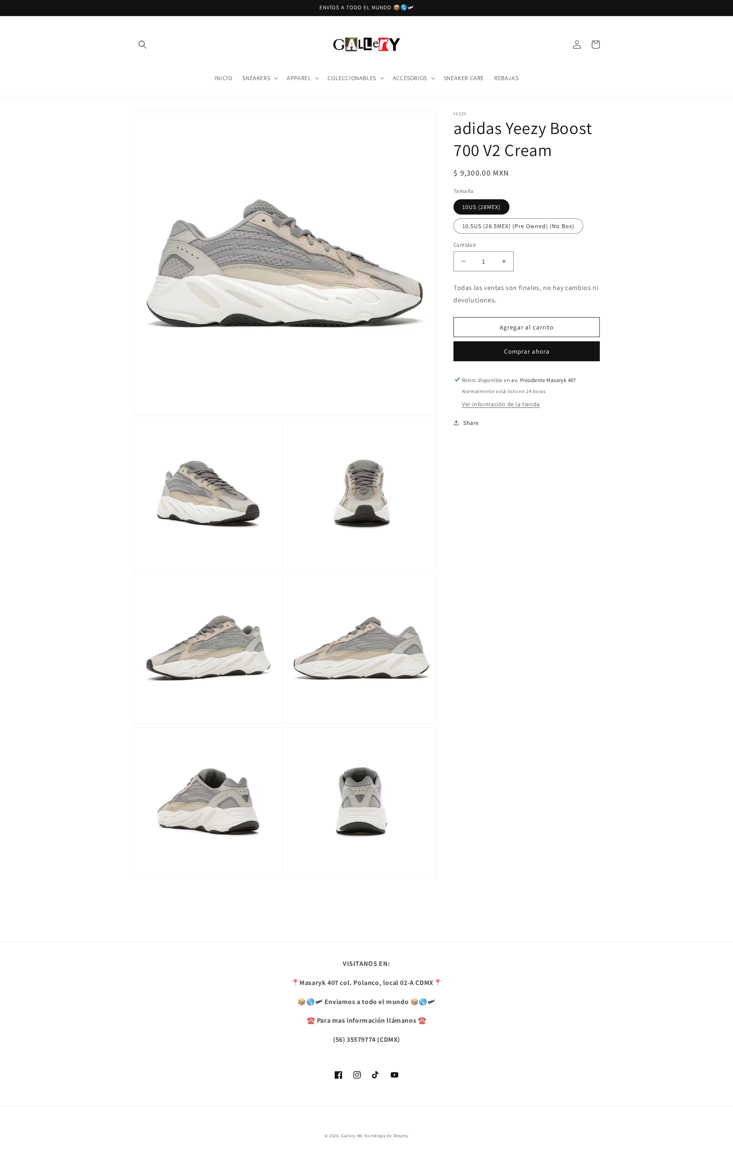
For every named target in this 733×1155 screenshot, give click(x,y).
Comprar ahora (527, 351)
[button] (142, 44)
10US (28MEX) (481, 206)
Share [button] (471, 422)
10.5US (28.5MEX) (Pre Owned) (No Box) (518, 225)
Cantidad (464, 244)
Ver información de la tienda (501, 403)
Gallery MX (352, 1135)
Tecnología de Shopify (386, 1135)
